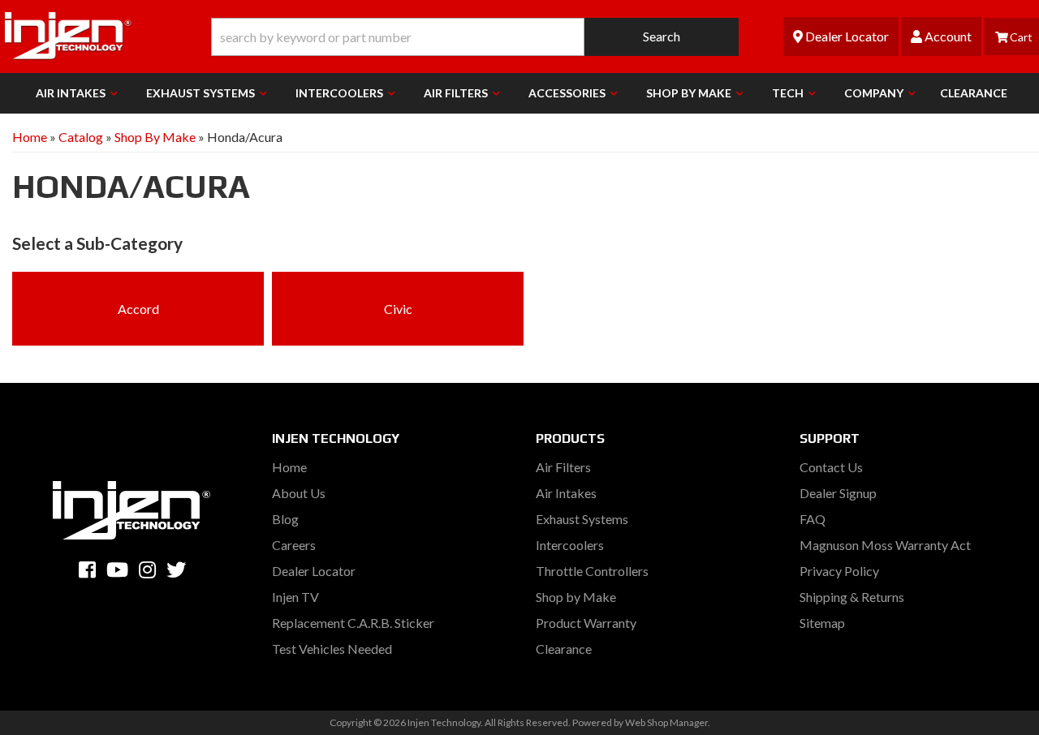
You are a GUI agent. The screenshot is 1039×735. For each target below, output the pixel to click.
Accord (138, 308)
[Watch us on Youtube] (117, 569)
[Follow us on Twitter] (176, 569)
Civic (398, 308)
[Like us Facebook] (87, 569)
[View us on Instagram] (147, 569)
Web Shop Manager (666, 722)
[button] (475, 37)
